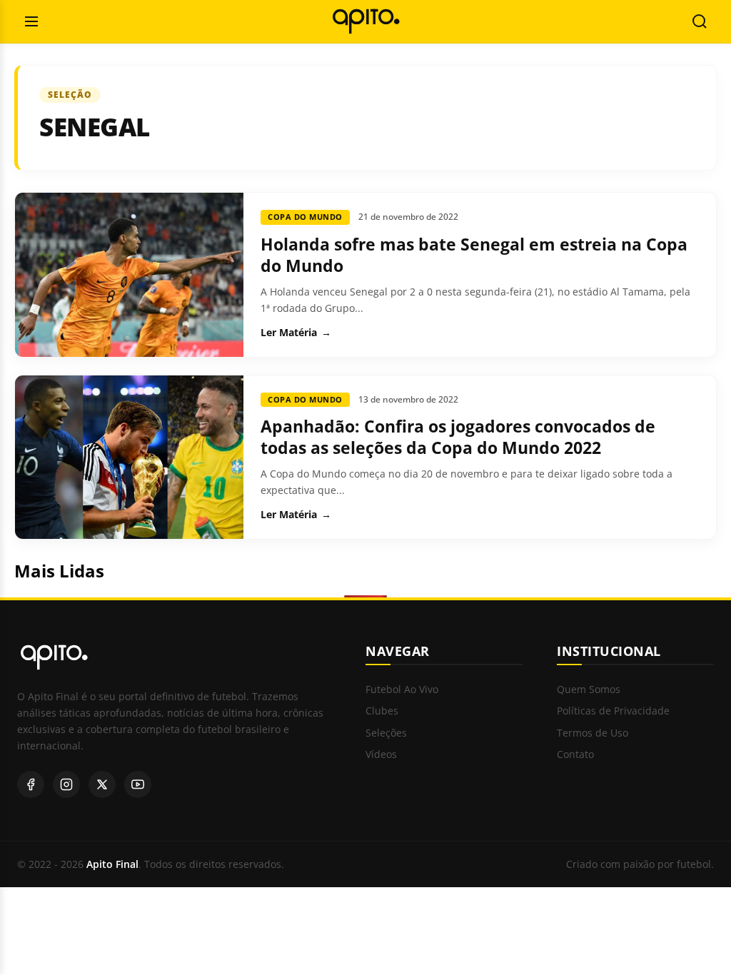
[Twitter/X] (102, 784)
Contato (575, 755)
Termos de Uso (592, 733)
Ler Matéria (296, 333)
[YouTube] (137, 784)
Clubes (382, 711)
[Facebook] (30, 784)
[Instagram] (66, 784)
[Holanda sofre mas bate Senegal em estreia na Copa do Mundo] (129, 275)
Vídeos (381, 755)
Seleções (386, 733)
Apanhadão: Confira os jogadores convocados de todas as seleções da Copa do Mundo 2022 (458, 437)
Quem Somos (588, 690)
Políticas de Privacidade (613, 711)
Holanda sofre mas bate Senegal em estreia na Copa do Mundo (474, 255)
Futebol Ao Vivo (402, 690)
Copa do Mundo (305, 216)
